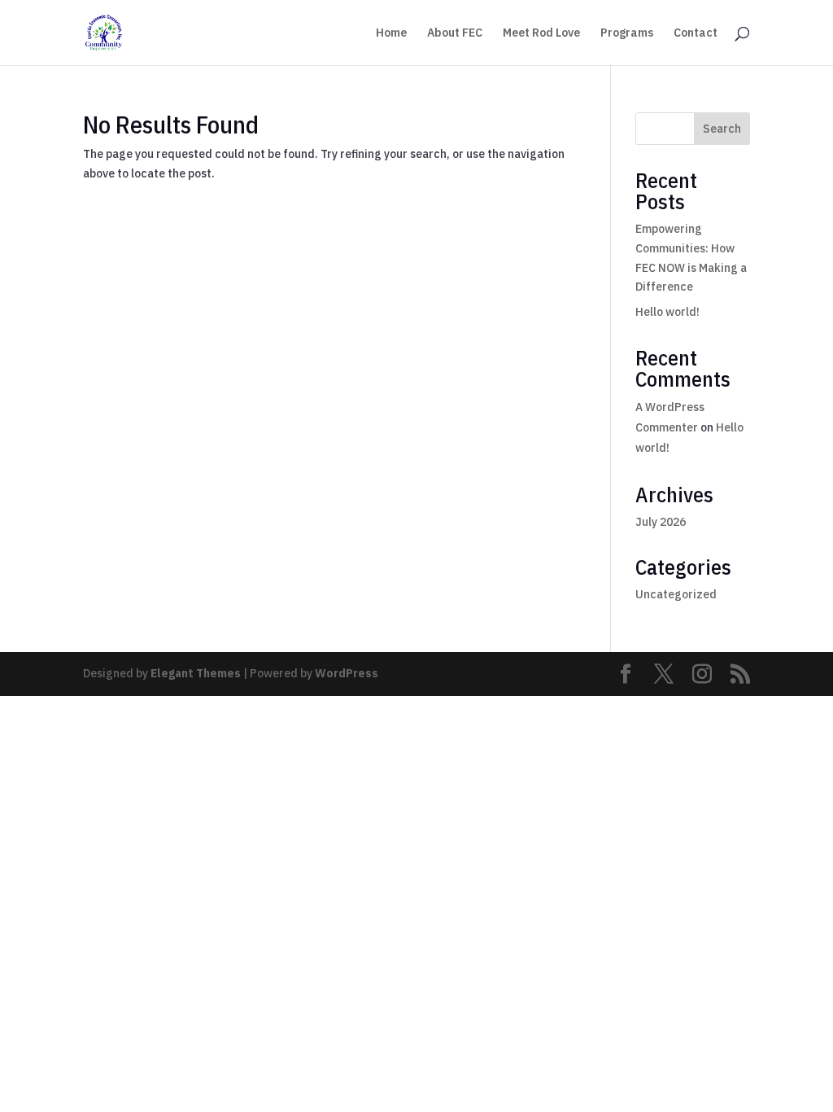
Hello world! (667, 311)
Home (391, 33)
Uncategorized (676, 594)
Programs (626, 33)
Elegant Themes (195, 673)
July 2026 (660, 521)
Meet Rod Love (541, 33)
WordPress (346, 673)
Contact (695, 33)
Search (722, 128)
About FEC (454, 33)
